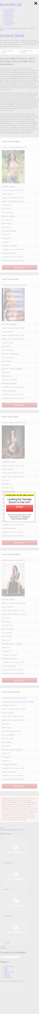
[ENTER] (19, 510)
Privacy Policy (22, 519)
